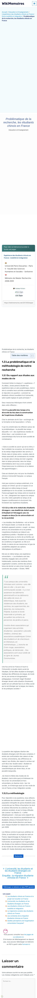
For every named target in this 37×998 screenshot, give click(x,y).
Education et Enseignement (18, 12)
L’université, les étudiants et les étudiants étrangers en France (18, 871)
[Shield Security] (2, 996)
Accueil (4, 12)
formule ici (26, 944)
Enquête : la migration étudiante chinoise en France (17, 877)
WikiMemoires (13, 4)
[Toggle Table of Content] (31, 355)
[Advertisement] (18, 228)
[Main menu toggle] (34, 3)
